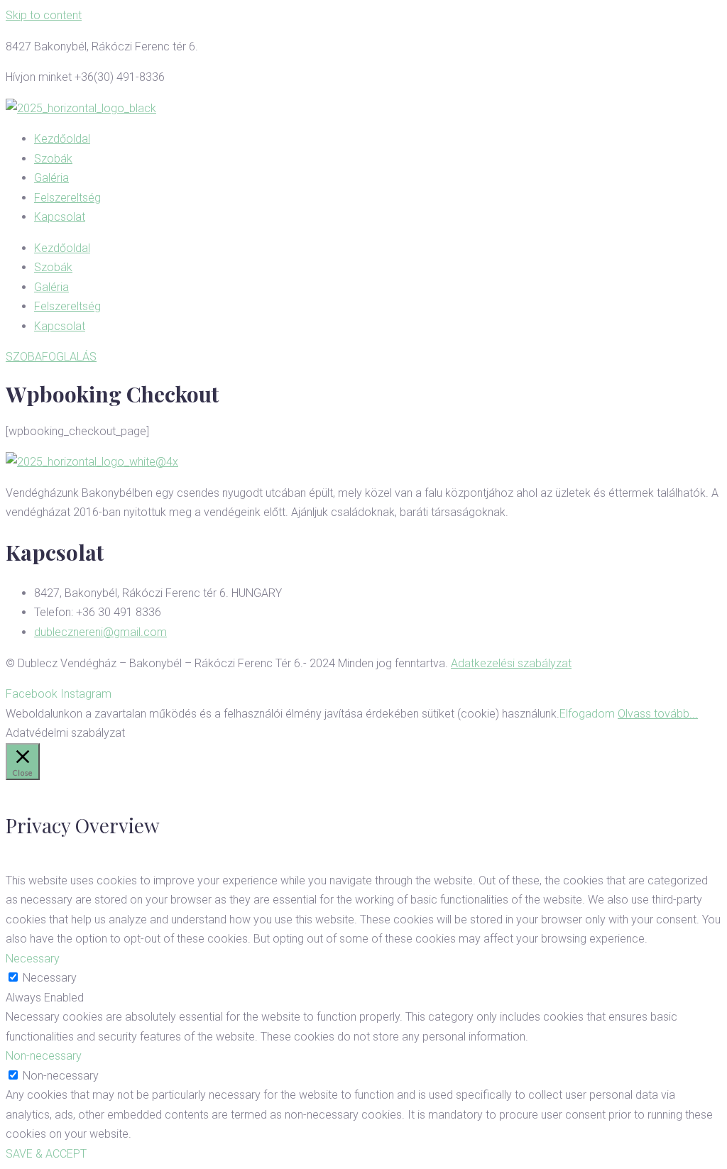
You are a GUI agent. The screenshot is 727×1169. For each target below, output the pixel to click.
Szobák (53, 158)
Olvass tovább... (658, 713)
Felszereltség (67, 197)
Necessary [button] (33, 958)
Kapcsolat (59, 217)
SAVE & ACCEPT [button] (46, 1153)
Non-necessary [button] (44, 1056)
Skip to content (44, 15)
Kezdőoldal (62, 139)
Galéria (51, 178)
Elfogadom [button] (587, 713)
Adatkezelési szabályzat (511, 663)
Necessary (50, 977)
